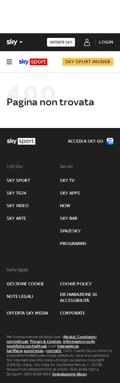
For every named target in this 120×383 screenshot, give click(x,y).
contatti (54, 350)
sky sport (18, 180)
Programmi (73, 243)
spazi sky (70, 230)
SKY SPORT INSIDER (87, 61)
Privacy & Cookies (45, 341)
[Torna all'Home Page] (33, 62)
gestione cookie (25, 283)
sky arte (16, 218)
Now (65, 205)
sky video (18, 205)
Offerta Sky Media (27, 313)
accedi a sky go (85, 141)
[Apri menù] (9, 62)
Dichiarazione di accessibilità (78, 297)
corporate (72, 313)
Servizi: (67, 166)
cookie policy (76, 283)
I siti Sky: (15, 166)
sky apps (70, 193)
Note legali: (18, 269)
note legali (20, 296)
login (106, 42)
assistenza (33, 350)
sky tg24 (17, 193)
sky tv (67, 180)
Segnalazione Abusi (69, 374)
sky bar (68, 218)
